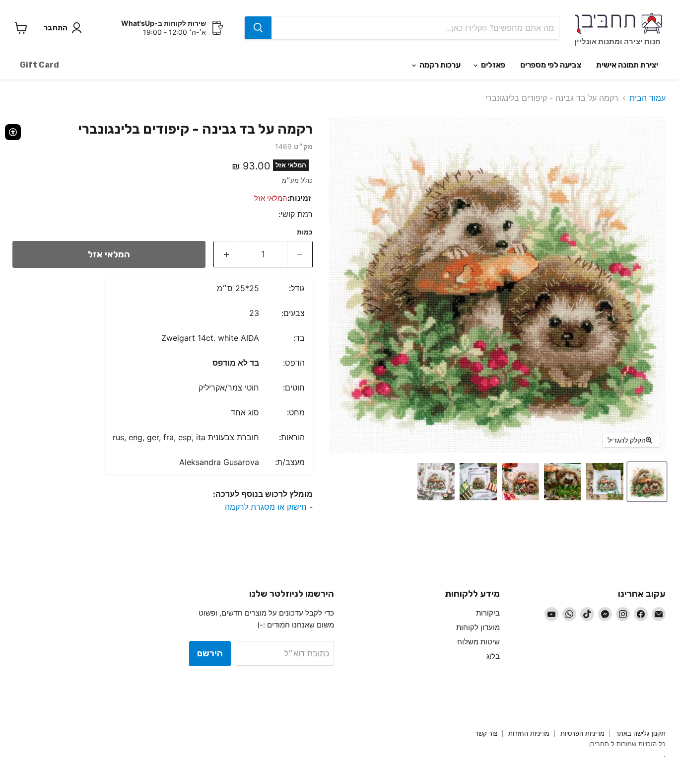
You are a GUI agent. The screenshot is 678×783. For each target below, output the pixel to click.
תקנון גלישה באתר (640, 733)
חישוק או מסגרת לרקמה (266, 507)
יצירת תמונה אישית (627, 65)
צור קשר (486, 733)
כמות (305, 232)
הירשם (210, 653)
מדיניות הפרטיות (582, 733)
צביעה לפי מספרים (550, 65)
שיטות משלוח (478, 641)
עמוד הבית (647, 97)
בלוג (493, 656)
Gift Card (39, 65)
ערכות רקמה (439, 65)
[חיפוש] (258, 27)
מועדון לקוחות (478, 627)
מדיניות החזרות (528, 733)
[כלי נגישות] (13, 132)
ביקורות (488, 613)
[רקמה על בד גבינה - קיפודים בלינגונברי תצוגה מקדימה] (647, 481)
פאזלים (492, 65)
